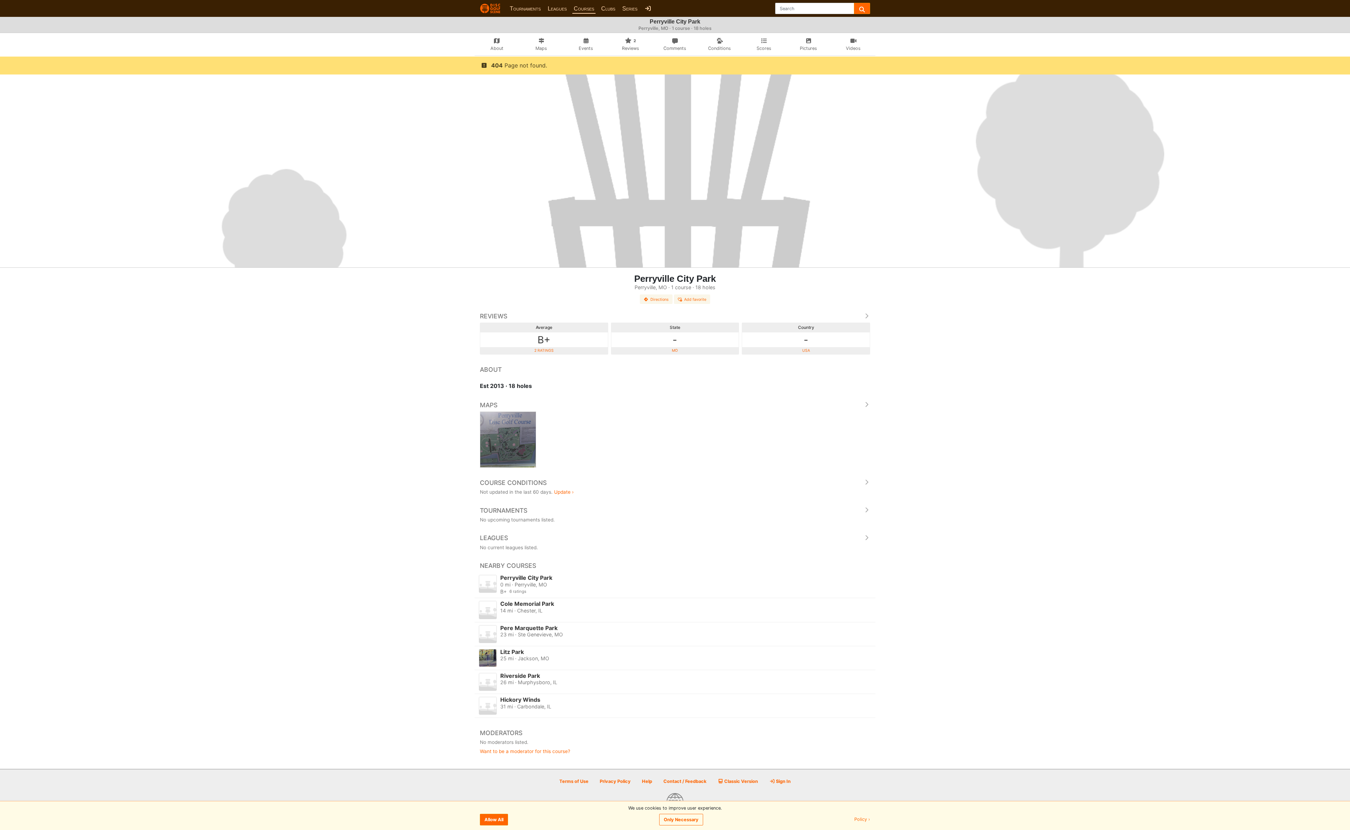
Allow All (493, 819)
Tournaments (525, 9)
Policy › (862, 819)
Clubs (608, 9)
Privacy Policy (615, 781)
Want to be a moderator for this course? (525, 751)
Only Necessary (681, 819)
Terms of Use (574, 781)
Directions (659, 299)
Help (647, 781)
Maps (488, 405)
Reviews (493, 316)
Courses (584, 9)
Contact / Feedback (684, 781)
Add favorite (695, 299)
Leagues (557, 9)
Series (629, 9)
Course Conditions (513, 482)
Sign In (783, 781)
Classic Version (740, 781)
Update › (564, 492)
